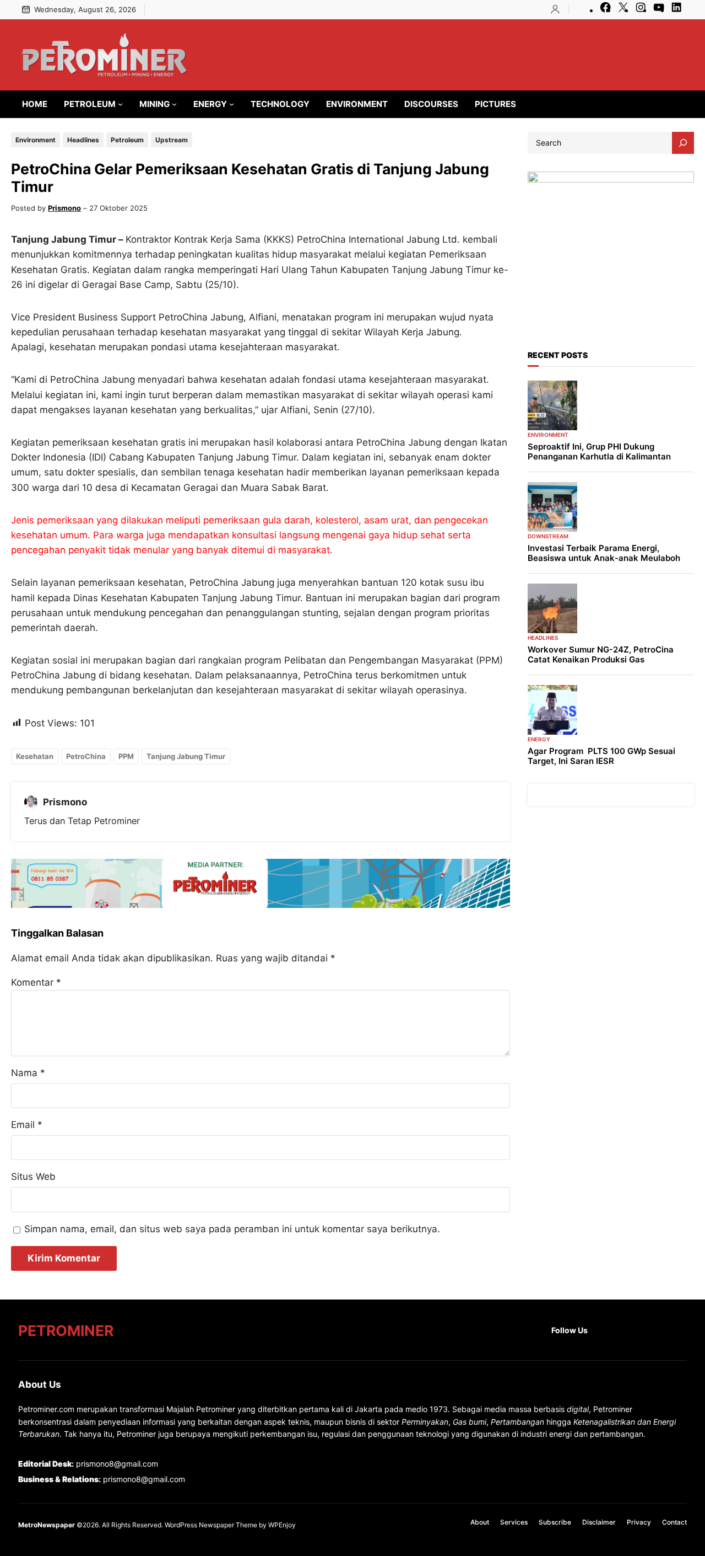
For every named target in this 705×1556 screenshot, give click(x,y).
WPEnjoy (282, 1525)
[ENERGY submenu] (231, 103)
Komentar (36, 982)
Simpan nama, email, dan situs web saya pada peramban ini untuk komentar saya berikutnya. (232, 1228)
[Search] (683, 143)
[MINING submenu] (174, 103)
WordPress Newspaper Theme (211, 1525)
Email (26, 1124)
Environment (35, 140)
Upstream (171, 140)
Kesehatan (34, 756)
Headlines (83, 140)
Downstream (548, 536)
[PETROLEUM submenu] (120, 103)
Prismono (64, 208)
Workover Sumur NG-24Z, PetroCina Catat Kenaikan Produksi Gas (601, 655)
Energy (539, 739)
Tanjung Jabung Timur (186, 756)
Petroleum (127, 140)
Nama (28, 1072)
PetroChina (86, 756)
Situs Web (33, 1176)
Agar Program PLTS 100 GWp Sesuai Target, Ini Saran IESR (601, 756)
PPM (126, 756)
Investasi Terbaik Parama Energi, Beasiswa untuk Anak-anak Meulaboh (604, 553)
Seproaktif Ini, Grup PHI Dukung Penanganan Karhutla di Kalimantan (599, 452)
